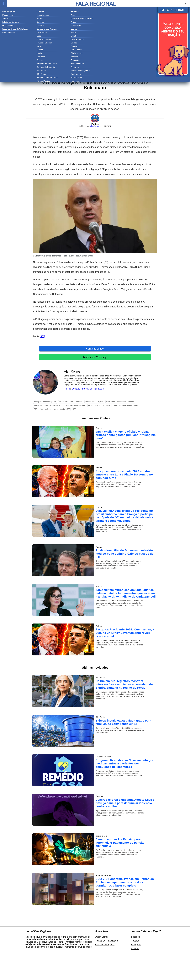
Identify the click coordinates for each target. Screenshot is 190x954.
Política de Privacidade (106, 941)
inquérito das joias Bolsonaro (74, 405)
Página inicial (8, 15)
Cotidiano (75, 46)
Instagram (87, 388)
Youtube (135, 941)
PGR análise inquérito (42, 409)
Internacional (76, 77)
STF (42, 336)
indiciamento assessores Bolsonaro (120, 402)
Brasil (73, 36)
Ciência (74, 43)
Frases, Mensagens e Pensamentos (80, 70)
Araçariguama (43, 15)
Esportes (75, 67)
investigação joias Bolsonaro (99, 405)
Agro (73, 15)
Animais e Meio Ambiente (82, 18)
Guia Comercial (9, 25)
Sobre (5, 18)
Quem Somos (101, 937)
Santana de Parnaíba (46, 67)
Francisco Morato (44, 39)
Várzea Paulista (43, 81)
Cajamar (40, 25)
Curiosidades (76, 50)
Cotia (39, 36)
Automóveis (76, 25)
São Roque (41, 74)
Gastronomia (76, 74)
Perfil (67, 388)
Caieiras (40, 22)
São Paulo (41, 70)
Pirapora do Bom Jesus (47, 63)
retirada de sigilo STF (62, 409)
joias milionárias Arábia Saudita (126, 405)
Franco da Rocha (44, 43)
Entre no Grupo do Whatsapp (15, 29)
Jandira (40, 50)
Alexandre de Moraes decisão (70, 402)
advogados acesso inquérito (45, 402)
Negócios (75, 81)
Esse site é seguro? (104, 944)
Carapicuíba (42, 32)
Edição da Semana (10, 22)
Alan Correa (94, 126)
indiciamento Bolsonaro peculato (47, 405)
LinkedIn (99, 388)
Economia (75, 57)
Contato (75, 388)
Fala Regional (96, 3)
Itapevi (39, 46)
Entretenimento (77, 63)
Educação (75, 60)
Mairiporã (41, 57)
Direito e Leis (76, 53)
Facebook (136, 937)
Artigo (73, 22)
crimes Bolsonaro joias (94, 402)
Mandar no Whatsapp (95, 357)
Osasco (40, 60)
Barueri (40, 18)
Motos (73, 32)
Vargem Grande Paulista (47, 77)
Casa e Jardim (77, 39)
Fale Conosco (8, 32)
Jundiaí (40, 53)
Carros (74, 29)
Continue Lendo (95, 348)
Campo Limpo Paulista (46, 29)
